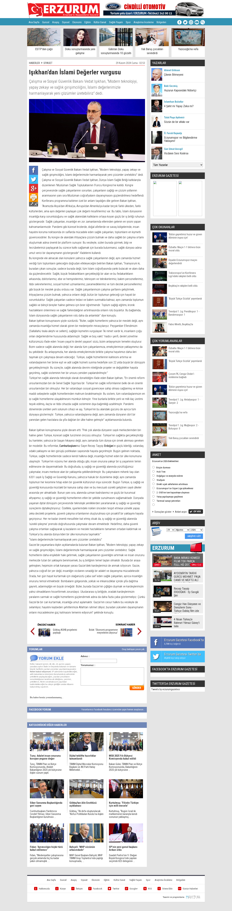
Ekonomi (77, 22)
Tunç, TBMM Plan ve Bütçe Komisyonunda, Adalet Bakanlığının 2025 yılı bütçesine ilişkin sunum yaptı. (46, 768)
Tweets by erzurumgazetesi (165, 689)
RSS (150, 888)
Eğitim (87, 22)
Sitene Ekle (167, 888)
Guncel (45, 22)
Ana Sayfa (34, 22)
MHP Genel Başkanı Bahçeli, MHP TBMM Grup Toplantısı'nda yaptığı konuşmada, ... (86, 858)
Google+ (134, 888)
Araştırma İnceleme (144, 22)
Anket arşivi (181, 511)
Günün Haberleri (190, 888)
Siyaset (66, 22)
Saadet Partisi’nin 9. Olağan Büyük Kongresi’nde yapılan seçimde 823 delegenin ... (123, 858)
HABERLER (34, 63)
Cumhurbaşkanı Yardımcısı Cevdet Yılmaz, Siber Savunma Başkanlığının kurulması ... (45, 814)
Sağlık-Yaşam (116, 22)
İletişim (79, 888)
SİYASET (48, 63)
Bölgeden (161, 22)
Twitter (116, 888)
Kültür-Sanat (100, 22)
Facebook (97, 888)
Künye (63, 888)
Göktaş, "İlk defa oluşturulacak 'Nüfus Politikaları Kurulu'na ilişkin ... (86, 814)
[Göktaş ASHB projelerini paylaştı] (44, 635)
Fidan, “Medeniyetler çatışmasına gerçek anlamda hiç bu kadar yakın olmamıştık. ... (46, 858)
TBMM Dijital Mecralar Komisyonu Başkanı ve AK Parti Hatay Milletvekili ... (86, 767)
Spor (128, 22)
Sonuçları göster (162, 511)
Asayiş (55, 22)
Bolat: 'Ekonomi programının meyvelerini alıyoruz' (103, 631)
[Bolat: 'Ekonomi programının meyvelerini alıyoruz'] (126, 635)
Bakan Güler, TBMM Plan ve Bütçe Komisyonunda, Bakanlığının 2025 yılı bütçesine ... (125, 767)
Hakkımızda (44, 888)
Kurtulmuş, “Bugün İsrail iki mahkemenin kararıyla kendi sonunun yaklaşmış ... (123, 814)
